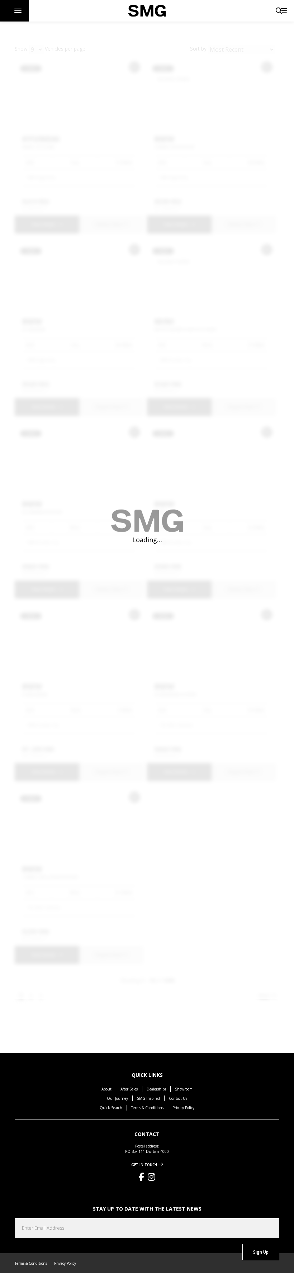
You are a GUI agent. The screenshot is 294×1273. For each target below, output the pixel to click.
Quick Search (111, 1107)
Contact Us (178, 1098)
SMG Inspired (148, 1098)
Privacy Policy (183, 1107)
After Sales (129, 1089)
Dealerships (156, 1089)
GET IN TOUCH (144, 1164)
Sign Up (261, 1252)
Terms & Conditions (147, 1107)
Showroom (184, 1089)
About (106, 1089)
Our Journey (117, 1098)
